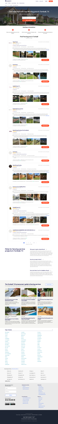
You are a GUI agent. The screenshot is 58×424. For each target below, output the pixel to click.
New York (23, 350)
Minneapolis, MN (21, 375)
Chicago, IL (31, 371)
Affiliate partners (41, 407)
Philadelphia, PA (10, 377)
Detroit (22, 338)
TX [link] (8, 5)
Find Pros (24, 386)
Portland (38, 332)
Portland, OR (20, 377)
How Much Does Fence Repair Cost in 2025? (45, 300)
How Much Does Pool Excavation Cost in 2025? (45, 319)
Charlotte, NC (20, 371)
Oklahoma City (23, 364)
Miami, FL (42, 373)
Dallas (38, 344)
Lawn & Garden (14, 3)
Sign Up (51, 1)
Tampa (6, 359)
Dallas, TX (42, 371)
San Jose (6, 347)
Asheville (22, 352)
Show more (47, 115)
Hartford (6, 350)
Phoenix (6, 333)
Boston (22, 336)
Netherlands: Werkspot (35, 414)
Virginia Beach (39, 356)
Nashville (39, 341)
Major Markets (8, 330)
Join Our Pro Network (26, 399)
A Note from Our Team (42, 393)
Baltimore (23, 335)
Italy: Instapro (29, 414)
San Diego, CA (9, 379)
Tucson (6, 335)
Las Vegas (23, 347)
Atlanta (6, 361)
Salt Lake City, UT (32, 377)
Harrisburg (39, 333)
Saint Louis (23, 346)
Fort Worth (39, 347)
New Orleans (23, 333)
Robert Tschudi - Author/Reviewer (10, 316)
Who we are (40, 399)
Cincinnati (23, 359)
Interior (6, 3)
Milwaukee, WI (9, 375)
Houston (38, 349)
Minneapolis (23, 341)
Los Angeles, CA (32, 373)
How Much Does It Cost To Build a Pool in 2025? (11, 319)
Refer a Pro (40, 390)
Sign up (10, 395)
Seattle (38, 358)
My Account (40, 386)
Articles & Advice (21, 3)
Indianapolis (7, 364)
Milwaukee (39, 361)
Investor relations (41, 403)
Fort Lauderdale (8, 353)
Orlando (6, 358)
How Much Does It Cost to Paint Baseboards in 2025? (11, 300)
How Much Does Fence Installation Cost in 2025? (28, 300)
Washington (7, 352)
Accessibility (33, 417)
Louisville (22, 332)
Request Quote (45, 59)
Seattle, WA (32, 379)
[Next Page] (36, 242)
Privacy (24, 417)
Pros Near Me (40, 391)
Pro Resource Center (26, 400)
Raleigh (22, 356)
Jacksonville (7, 355)
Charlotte (23, 353)
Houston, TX (20, 373)
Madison (38, 359)
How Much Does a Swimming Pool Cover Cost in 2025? (28, 319)
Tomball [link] (11, 5)
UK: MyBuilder (40, 414)
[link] (29, 42)
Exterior (9, 3)
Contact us (40, 404)
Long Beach (7, 338)
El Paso (38, 346)
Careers (40, 400)
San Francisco (7, 346)
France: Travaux (18, 414)
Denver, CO (9, 373)
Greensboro (23, 355)
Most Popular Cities (7, 368)
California (26, 417)
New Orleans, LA (32, 375)
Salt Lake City (39, 352)
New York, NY (43, 375)
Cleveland (23, 361)
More (17, 3)
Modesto (6, 341)
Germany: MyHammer (24, 414)
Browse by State (15, 368)
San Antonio (39, 350)
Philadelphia (39, 335)
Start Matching (29, 20)
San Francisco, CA (21, 379)
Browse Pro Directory (26, 387)
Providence (39, 338)
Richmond (39, 355)
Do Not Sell (29, 417)
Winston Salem (23, 358)
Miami (6, 356)
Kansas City (23, 344)
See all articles (49, 284)
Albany (22, 349)
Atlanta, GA (9, 371)
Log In (46, 1)
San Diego (7, 344)
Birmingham (7, 332)
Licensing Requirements (42, 394)
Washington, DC (43, 379)
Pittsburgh (39, 336)
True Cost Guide (41, 387)
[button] (16, 54)
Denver (6, 349)
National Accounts (25, 403)
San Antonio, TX (43, 377)
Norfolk (38, 353)
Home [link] (6, 5)
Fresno (6, 336)
